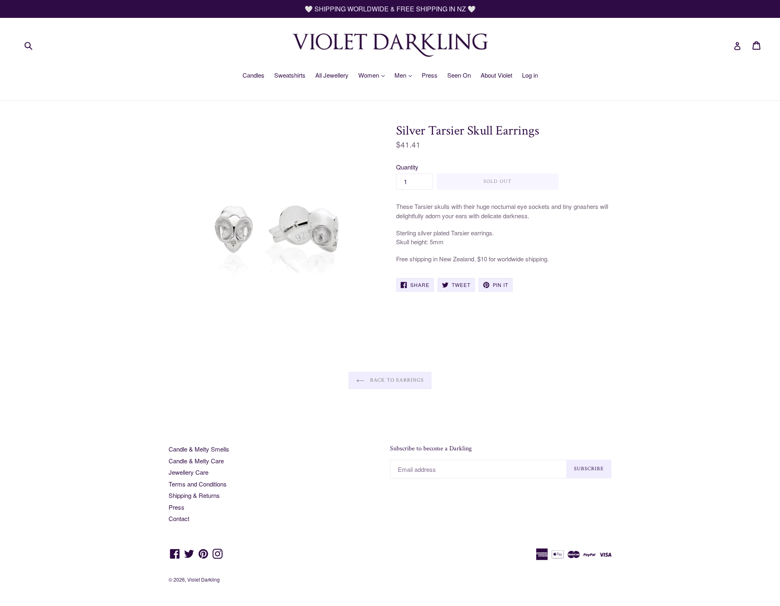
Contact (179, 518)
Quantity (407, 167)
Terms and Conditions (198, 484)
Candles (253, 75)
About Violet (496, 75)
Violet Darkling (203, 579)
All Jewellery (332, 75)
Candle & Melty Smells (199, 449)
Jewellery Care (188, 472)
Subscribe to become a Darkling (431, 448)
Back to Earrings (396, 380)
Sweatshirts (290, 75)
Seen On (459, 75)
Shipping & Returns (194, 495)
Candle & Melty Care (196, 460)
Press (430, 75)
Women (369, 75)
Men (401, 75)
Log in (530, 75)
